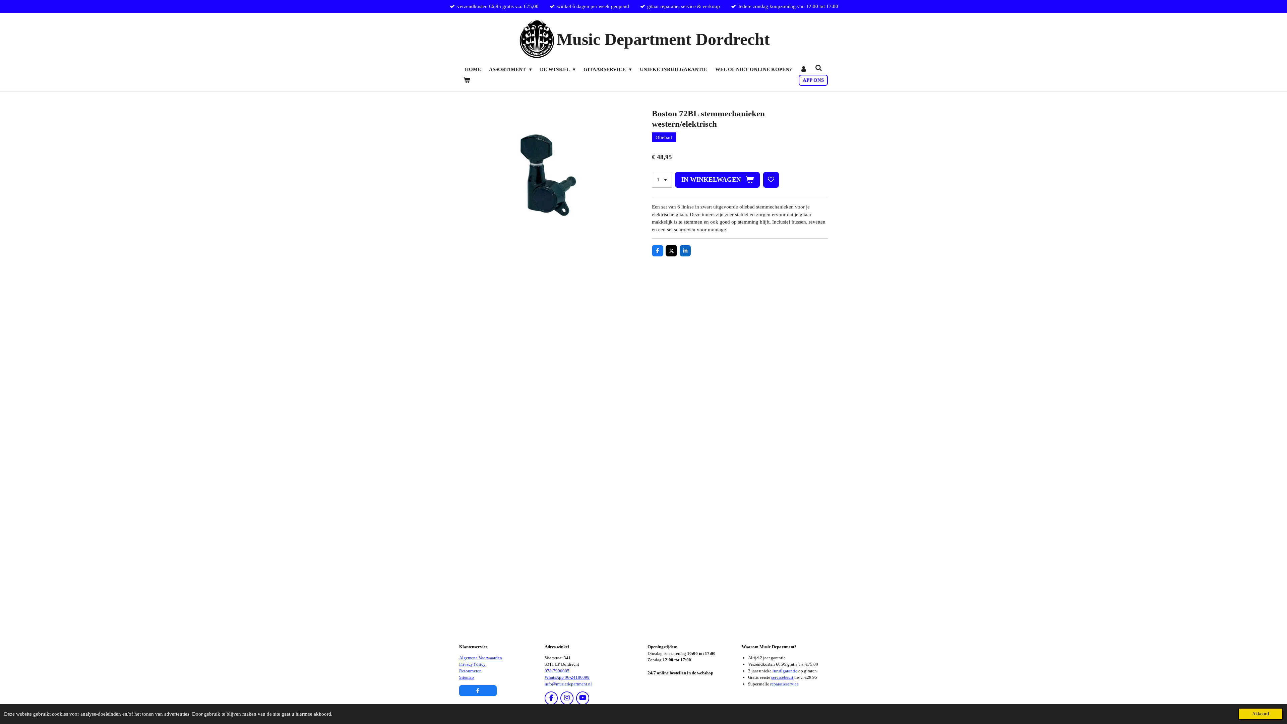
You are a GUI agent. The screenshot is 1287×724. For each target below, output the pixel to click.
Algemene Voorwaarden (480, 657)
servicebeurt (782, 677)
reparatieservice (784, 683)
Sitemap (466, 677)
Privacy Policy (472, 664)
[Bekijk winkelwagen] (466, 80)
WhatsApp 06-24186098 (567, 677)
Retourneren (470, 670)
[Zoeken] (818, 68)
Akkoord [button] (1260, 713)
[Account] (803, 69)
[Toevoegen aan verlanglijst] (771, 180)
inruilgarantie (785, 670)
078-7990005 (557, 670)
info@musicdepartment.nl (568, 683)
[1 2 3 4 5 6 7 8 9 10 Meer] (662, 180)
